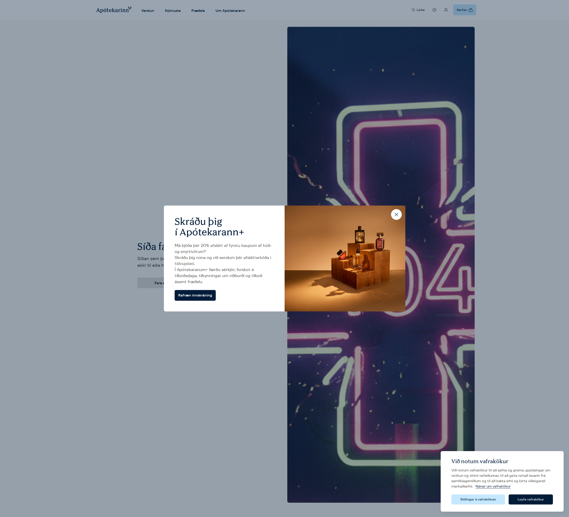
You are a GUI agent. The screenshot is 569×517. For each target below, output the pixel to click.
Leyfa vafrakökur (531, 499)
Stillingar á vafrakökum (478, 499)
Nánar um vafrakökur (493, 486)
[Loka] (396, 214)
